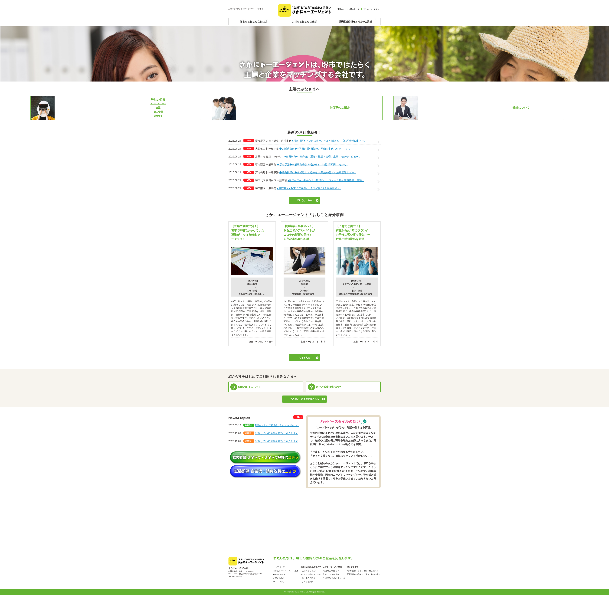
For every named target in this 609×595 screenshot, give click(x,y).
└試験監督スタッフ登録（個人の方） (363, 570)
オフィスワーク (158, 103)
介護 (158, 107)
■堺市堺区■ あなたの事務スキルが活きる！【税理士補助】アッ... (329, 140)
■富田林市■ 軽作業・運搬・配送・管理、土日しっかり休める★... (322, 156)
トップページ (279, 566)
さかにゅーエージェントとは (285, 570)
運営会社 (340, 9)
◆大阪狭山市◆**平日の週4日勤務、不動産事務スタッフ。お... (314, 148)
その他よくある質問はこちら (304, 399)
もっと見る (304, 357)
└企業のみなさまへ (331, 570)
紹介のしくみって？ (249, 387)
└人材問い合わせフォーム (334, 577)
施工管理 (158, 111)
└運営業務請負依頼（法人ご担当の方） (364, 574)
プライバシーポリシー (372, 9)
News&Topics (279, 574)
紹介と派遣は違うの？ (328, 387)
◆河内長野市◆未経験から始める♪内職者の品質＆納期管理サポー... (317, 172)
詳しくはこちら (304, 200)
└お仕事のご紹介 (307, 577)
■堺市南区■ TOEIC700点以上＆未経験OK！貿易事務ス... (309, 188)
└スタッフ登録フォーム (310, 574)
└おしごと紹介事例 (331, 574)
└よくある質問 (306, 581)
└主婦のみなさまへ (308, 570)
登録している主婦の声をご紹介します (276, 433)
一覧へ (298, 417)
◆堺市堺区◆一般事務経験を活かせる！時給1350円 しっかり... (312, 164)
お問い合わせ (354, 9)
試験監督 (158, 115)
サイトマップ (279, 581)
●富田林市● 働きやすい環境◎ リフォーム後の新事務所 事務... (326, 180)
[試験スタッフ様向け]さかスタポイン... (277, 425)
